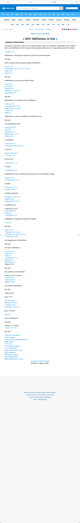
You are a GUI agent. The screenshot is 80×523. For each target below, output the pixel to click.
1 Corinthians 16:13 (11, 258)
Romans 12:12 (9, 178)
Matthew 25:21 (10, 282)
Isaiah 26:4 (8, 253)
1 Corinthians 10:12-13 (12, 106)
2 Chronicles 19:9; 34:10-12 (14, 146)
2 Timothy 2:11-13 (11, 187)
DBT (7, 29)
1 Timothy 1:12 (10, 155)
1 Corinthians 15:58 (11, 236)
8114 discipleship (11, 348)
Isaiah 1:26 (8, 71)
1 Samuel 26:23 (10, 280)
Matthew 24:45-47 (11, 303)
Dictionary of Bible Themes (40, 361)
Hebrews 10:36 (10, 189)
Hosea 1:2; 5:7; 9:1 (11, 328)
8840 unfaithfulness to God (14, 359)
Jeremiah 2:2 (9, 86)
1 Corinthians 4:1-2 (11, 215)
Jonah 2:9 (8, 213)
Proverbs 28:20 (10, 301)
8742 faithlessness (11, 357)
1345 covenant (10, 337)
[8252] (77, 239)
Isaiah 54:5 (8, 84)
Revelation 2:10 (10, 132)
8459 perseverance (11, 355)
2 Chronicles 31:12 (11, 163)
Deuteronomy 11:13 (11, 134)
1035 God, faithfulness (12, 335)
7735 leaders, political (12, 346)
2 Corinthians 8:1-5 (11, 170)
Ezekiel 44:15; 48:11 (11, 153)
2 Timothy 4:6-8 (10, 305)
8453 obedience (10, 352)
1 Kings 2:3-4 (9, 52)
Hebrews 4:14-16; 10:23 (13, 108)
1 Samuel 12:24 (10, 144)
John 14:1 (8, 256)
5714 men (8, 344)
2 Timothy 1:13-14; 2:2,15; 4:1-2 (15, 234)
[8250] (2, 239)
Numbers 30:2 (9, 199)
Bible (3, 29)
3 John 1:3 (8, 223)
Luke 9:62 (8, 130)
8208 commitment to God (13, 350)
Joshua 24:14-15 (10, 127)
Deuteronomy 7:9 (10, 93)
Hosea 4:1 (8, 314)
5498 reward (9, 342)
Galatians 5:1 (9, 260)
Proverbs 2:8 (9, 278)
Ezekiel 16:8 (9, 88)
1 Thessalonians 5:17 (12, 180)
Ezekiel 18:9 (9, 136)
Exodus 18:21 (9, 230)
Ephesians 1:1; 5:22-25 (12, 91)
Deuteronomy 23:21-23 (12, 201)
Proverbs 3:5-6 (10, 251)
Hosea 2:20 (8, 73)
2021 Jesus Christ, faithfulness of (16, 340)
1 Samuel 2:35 (9, 104)
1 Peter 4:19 (9, 110)
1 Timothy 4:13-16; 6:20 (13, 232)
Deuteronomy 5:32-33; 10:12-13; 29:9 (17, 69)
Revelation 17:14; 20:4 (12, 307)
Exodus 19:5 (9, 67)
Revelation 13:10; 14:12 (12, 197)
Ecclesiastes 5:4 (10, 211)
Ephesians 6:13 (10, 262)
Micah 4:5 (8, 113)
